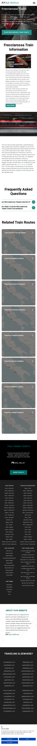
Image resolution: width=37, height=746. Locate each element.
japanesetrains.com (28, 696)
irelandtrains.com (28, 668)
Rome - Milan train (28, 498)
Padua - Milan (28, 527)
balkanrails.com (9, 686)
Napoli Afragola (9, 560)
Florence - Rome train (9, 493)
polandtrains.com (9, 665)
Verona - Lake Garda (9, 529)
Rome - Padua (28, 517)
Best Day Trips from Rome (28, 583)
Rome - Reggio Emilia (28, 524)
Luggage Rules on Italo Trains (27, 566)
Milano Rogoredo (9, 572)
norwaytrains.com (9, 677)
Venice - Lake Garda (9, 517)
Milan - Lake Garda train (27, 512)
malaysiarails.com (27, 711)
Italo (9, 594)
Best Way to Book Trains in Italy (28, 580)
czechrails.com (27, 693)
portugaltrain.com (9, 696)
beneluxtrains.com (27, 674)
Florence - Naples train (28, 507)
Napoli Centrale (9, 555)
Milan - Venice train (9, 500)
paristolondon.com (9, 683)
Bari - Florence (9, 524)
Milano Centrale (9, 553)
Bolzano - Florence (28, 539)
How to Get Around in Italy (28, 585)
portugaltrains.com (9, 693)
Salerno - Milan (27, 488)
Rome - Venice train (9, 488)
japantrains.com (9, 680)
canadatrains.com (27, 705)
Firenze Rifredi (9, 575)
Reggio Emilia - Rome (28, 522)
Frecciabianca (9, 589)
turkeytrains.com (28, 686)
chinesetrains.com (27, 680)
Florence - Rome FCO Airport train (27, 541)
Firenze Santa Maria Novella (9, 558)
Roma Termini (9, 550)
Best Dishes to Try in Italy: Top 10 (27, 559)
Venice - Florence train (9, 495)
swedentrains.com (27, 690)
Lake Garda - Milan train (27, 510)
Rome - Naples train (9, 490)
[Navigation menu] (34, 3)
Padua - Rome (28, 515)
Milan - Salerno (9, 539)
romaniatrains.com (9, 711)
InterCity (9, 591)
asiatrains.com (27, 702)
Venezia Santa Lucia (9, 567)
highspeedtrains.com (9, 674)
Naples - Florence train (28, 505)
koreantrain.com (9, 699)
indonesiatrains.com (28, 683)
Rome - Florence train (9, 503)
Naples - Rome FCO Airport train (9, 541)
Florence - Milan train (27, 503)
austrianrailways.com (27, 671)
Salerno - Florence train (9, 510)
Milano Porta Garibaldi (9, 565)
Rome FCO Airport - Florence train (27, 544)
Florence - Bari (9, 519)
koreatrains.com (28, 699)
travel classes (21, 164)
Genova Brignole (9, 570)
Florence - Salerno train (9, 507)
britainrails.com (9, 668)
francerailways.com (28, 708)
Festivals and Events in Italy (28, 557)
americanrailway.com (9, 708)
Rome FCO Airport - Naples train (9, 544)
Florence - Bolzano (28, 536)
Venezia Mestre (9, 563)
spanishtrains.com (27, 665)
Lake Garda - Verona (27, 519)
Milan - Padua (28, 529)
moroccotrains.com (9, 690)
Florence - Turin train (9, 512)
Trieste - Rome (28, 534)
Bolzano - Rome (9, 536)
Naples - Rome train (27, 495)
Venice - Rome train (9, 498)
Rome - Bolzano (9, 532)
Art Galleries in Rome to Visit (27, 554)
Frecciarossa (9, 584)
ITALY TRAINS (9, 581)
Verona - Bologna (9, 527)
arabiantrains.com (9, 671)
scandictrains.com (9, 702)
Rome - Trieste (28, 532)
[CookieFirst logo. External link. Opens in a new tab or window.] (2, 727)
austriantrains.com (27, 677)
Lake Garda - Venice (9, 534)
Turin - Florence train (9, 515)
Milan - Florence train (27, 490)
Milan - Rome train (28, 493)
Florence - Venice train (9, 505)
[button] (18, 61)
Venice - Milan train (27, 500)
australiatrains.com (9, 662)
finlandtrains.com (28, 662)
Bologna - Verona (9, 522)
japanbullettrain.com (9, 705)
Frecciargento (9, 587)
